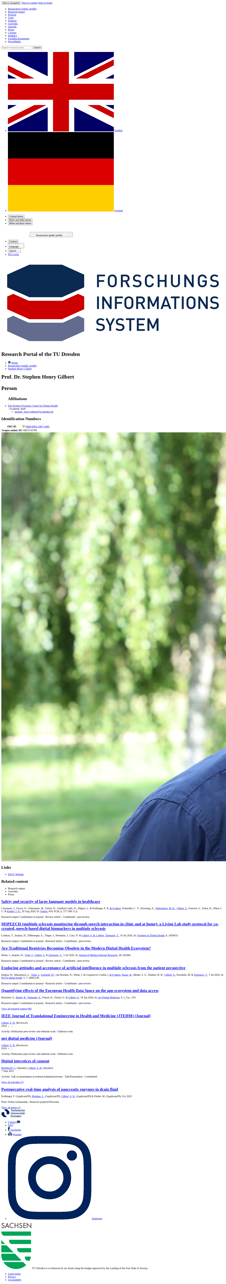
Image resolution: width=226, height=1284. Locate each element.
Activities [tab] (13, 891)
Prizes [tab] (11, 894)
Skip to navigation (11, 3)
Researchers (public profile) (49, 235)
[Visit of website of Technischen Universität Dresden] (15, 1116)
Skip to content (30, 2)
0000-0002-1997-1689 (37, 426)
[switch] (16, 216)
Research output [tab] (16, 888)
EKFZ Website (16, 874)
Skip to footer (45, 2)
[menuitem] (116, 8)
